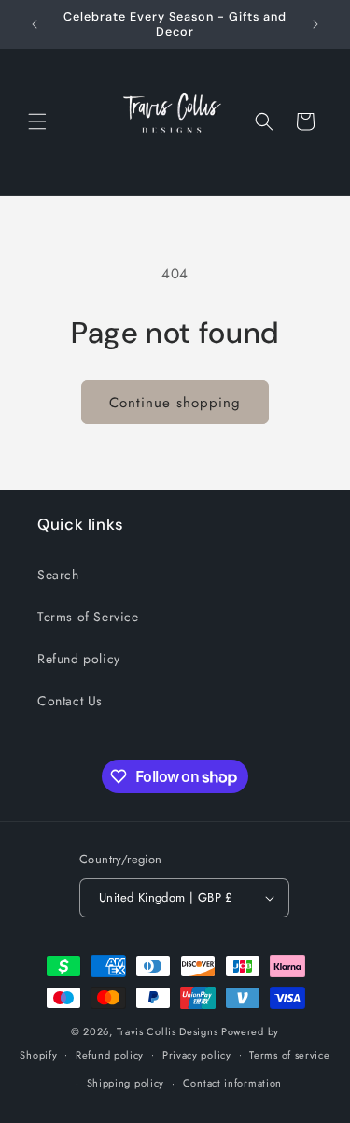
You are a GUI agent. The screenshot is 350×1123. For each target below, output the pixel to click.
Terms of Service (88, 616)
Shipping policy (126, 1082)
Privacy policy (196, 1054)
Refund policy (78, 658)
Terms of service (289, 1054)
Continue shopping (175, 402)
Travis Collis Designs (167, 1031)
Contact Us (70, 700)
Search (58, 574)
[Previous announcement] (34, 24)
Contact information (232, 1082)
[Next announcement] (315, 24)
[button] (37, 121)
